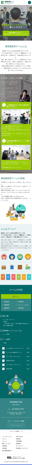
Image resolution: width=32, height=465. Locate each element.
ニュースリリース (6, 436)
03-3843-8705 (29, 2)
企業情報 (4, 446)
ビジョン (4, 439)
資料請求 (18, 439)
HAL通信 (4, 448)
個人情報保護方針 (6, 450)
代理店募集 (19, 441)
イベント (4, 441)
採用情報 (18, 443)
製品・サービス (6, 443)
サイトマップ (19, 446)
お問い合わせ (19, 436)
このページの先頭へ (15, 431)
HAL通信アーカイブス (21, 448)
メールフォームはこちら (16, 425)
